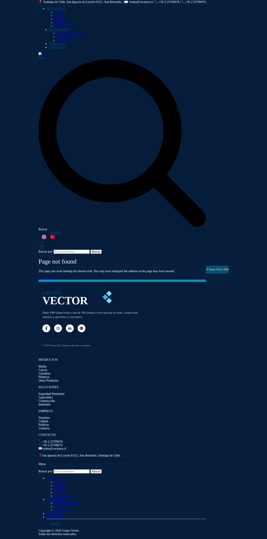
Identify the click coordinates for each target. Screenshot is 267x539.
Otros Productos (64, 26)
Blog (42, 57)
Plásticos (59, 22)
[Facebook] (46, 328)
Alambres (60, 19)
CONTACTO (57, 47)
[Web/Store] (81, 328)
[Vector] (44, 54)
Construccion (64, 40)
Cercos (58, 15)
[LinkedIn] (70, 328)
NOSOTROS (57, 43)
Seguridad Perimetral (69, 33)
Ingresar (56, 232)
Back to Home (47, 277)
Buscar (96, 251)
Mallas (58, 12)
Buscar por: (46, 251)
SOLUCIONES (59, 29)
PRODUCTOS (55, 8)
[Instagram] (58, 328)
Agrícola (61, 36)
